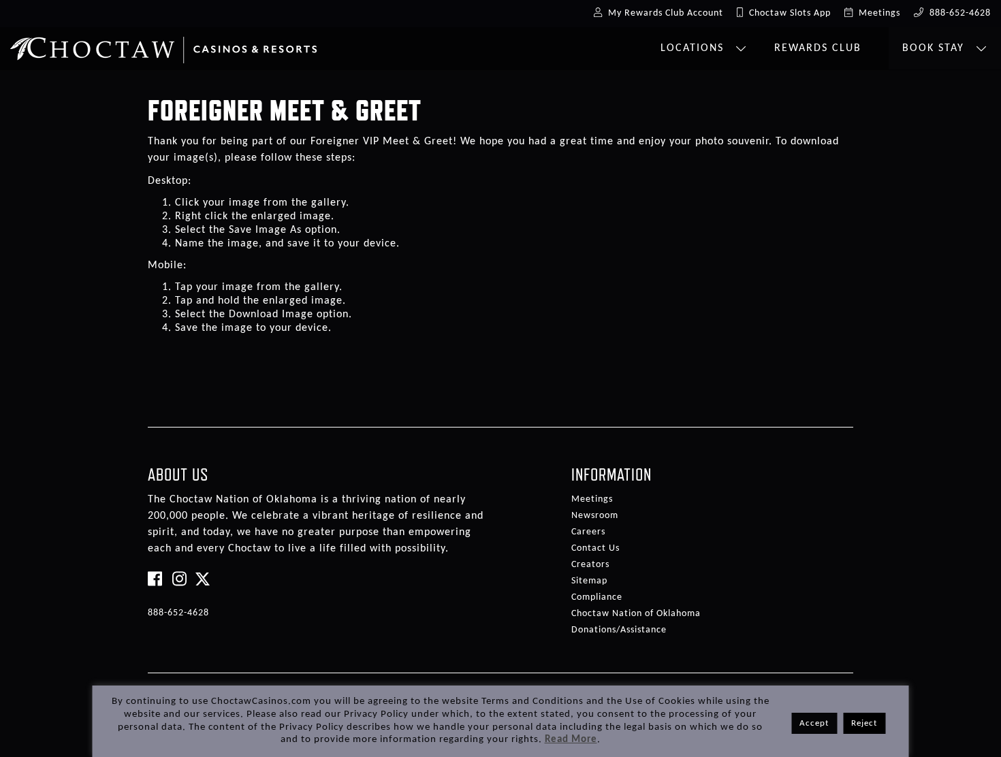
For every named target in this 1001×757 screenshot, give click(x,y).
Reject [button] (864, 723)
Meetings (592, 499)
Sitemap (589, 581)
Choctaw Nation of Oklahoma (636, 614)
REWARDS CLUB (817, 48)
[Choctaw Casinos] (163, 44)
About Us (178, 474)
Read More (571, 740)
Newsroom (594, 516)
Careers (588, 532)
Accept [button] (814, 723)
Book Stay (935, 48)
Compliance (596, 597)
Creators (590, 565)
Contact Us (595, 548)
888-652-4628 (178, 613)
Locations (694, 48)
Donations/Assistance (619, 630)
